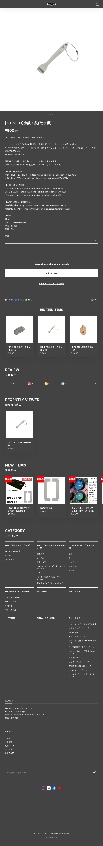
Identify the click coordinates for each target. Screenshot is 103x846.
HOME (7, 739)
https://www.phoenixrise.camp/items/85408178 (46, 178)
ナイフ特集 (10, 618)
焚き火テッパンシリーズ (79, 628)
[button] (50, 114)
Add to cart (51, 273)
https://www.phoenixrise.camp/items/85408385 (40, 195)
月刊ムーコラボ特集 (46, 618)
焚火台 (8, 555)
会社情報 (8, 742)
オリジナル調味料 (12, 597)
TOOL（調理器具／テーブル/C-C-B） (51, 546)
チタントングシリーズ (78, 636)
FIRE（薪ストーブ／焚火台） (18, 545)
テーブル (40, 558)
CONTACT (9, 753)
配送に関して (10, 749)
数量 (7, 235)
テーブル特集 (75, 591)
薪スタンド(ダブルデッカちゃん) (50, 583)
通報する (94, 300)
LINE (30, 300)
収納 (71, 554)
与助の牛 (8, 606)
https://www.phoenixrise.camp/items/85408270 (40, 188)
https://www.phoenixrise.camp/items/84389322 (48, 209)
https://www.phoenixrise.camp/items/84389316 (53, 175)
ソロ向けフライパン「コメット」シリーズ (83, 675)
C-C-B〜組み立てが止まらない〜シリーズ (51, 567)
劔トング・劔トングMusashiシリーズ (83, 642)
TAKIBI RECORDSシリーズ (80, 666)
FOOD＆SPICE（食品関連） (18, 591)
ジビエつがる (10, 602)
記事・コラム (10, 746)
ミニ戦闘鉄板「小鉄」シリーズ (82, 647)
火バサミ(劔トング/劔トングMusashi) (49, 578)
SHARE (21, 300)
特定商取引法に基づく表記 (60, 833)
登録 (94, 772)
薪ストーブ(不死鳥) (13, 551)
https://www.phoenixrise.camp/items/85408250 (44, 192)
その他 (71, 570)
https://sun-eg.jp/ (17, 711)
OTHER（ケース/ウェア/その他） (82, 546)
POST (10, 300)
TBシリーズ (74, 632)
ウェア (71, 562)
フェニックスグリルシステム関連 (82, 624)
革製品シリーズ (75, 658)
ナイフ (39, 572)
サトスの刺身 (10, 610)
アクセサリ (9, 560)
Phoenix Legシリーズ (78, 670)
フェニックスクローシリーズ (81, 662)
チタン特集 (42, 591)
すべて (13, 384)
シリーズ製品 (75, 618)
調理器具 (40, 554)
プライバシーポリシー (41, 833)
